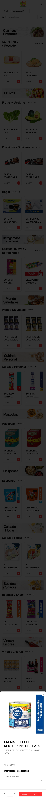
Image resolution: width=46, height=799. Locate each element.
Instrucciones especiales (16, 771)
